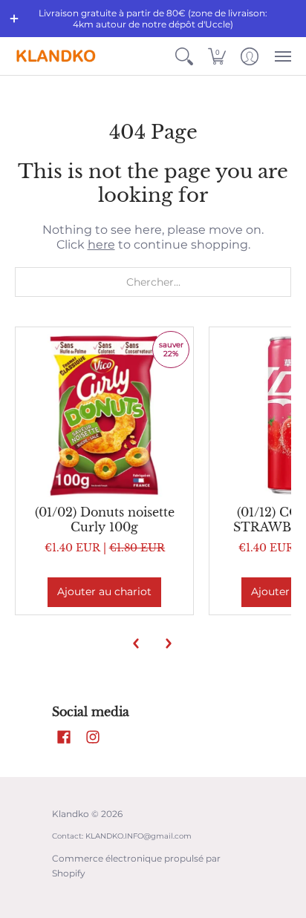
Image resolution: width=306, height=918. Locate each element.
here (101, 244)
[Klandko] (56, 56)
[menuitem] (184, 56)
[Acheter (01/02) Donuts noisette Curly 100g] (104, 416)
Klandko (70, 813)
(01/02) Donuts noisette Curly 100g (105, 519)
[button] (14, 18)
